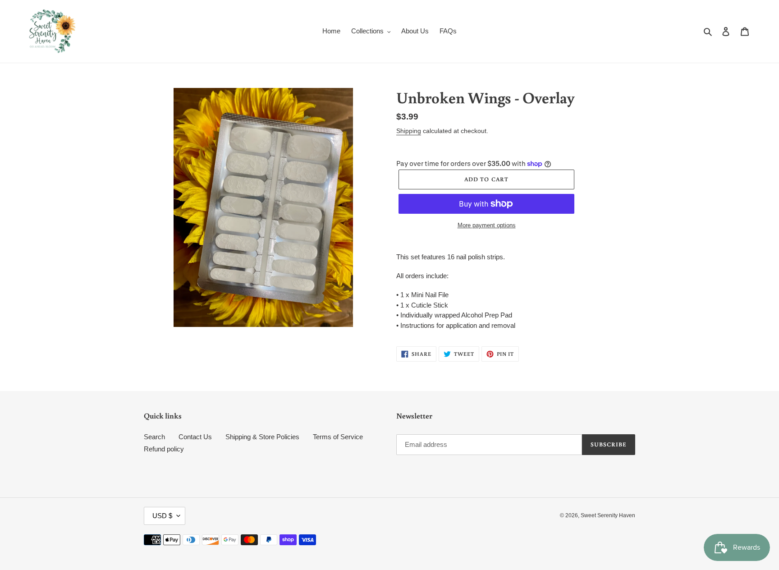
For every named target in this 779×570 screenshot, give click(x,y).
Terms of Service (338, 437)
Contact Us (195, 437)
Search (154, 437)
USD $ (162, 515)
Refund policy (164, 449)
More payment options (487, 225)
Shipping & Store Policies (262, 437)
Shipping (408, 130)
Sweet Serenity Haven (608, 515)
